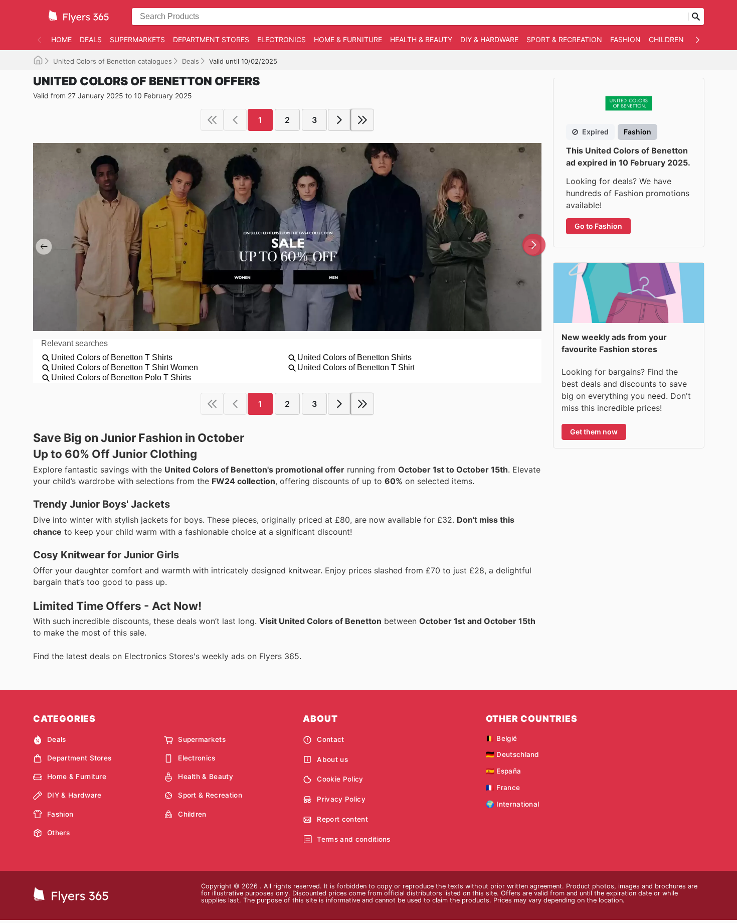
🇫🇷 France (503, 788)
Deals (91, 39)
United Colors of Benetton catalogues (112, 61)
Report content (342, 819)
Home (61, 39)
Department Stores (211, 39)
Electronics (281, 39)
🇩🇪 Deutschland (512, 754)
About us (332, 759)
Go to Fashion (598, 226)
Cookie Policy (340, 779)
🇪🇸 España (503, 771)
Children (666, 39)
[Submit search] (696, 17)
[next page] (339, 120)
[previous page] (235, 120)
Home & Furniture (348, 39)
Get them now (594, 431)
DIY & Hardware (489, 39)
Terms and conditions (353, 839)
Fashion (625, 39)
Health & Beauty (421, 39)
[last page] (362, 120)
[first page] (212, 120)
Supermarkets (137, 39)
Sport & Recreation (564, 39)
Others (58, 833)
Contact (330, 739)
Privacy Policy (341, 799)
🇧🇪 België (501, 738)
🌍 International (512, 804)
